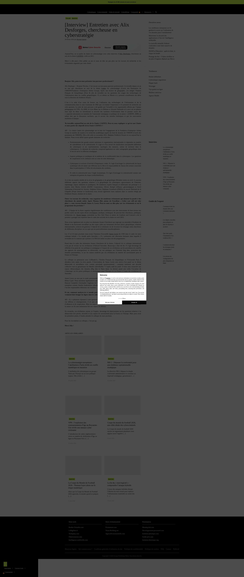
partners (108, 278)
